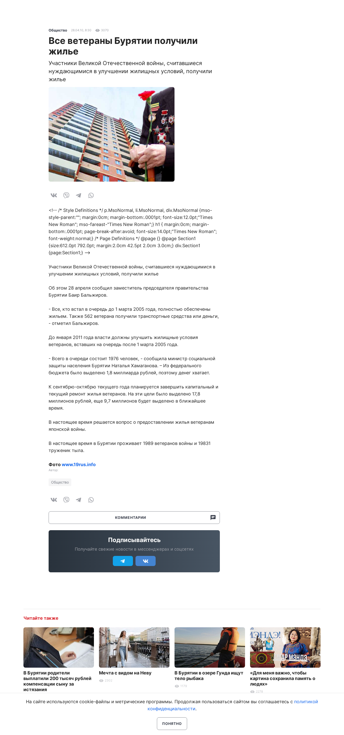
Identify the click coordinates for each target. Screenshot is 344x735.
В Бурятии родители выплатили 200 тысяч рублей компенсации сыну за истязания (57, 681)
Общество (58, 30)
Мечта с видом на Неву (125, 672)
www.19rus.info (79, 464)
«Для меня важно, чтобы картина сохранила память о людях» (282, 678)
